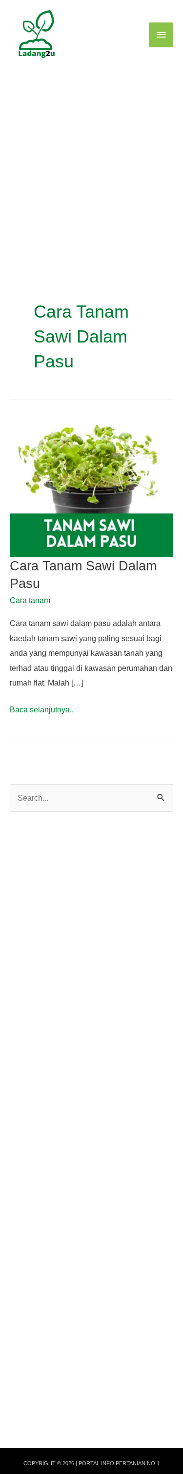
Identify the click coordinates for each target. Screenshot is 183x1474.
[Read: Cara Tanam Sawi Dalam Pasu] (91, 488)
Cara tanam (30, 600)
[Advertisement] (91, 166)
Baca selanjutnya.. (42, 711)
